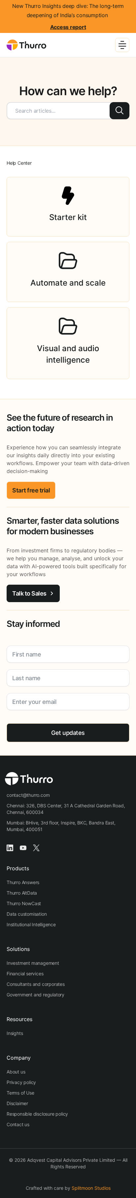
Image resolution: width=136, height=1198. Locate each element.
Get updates (68, 732)
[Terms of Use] (20, 1093)
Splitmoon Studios (91, 1188)
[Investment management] (33, 963)
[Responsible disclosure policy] (37, 1114)
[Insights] (15, 1033)
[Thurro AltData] (22, 893)
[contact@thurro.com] (28, 795)
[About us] (16, 1072)
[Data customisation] (27, 914)
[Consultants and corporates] (36, 984)
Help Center (19, 163)
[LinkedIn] (10, 847)
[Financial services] (25, 973)
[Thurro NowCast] (24, 903)
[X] (36, 847)
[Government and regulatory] (35, 994)
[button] (31, 490)
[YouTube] (23, 847)
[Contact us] (18, 1124)
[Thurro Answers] (23, 882)
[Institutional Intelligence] (31, 924)
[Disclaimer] (17, 1103)
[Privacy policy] (21, 1082)
